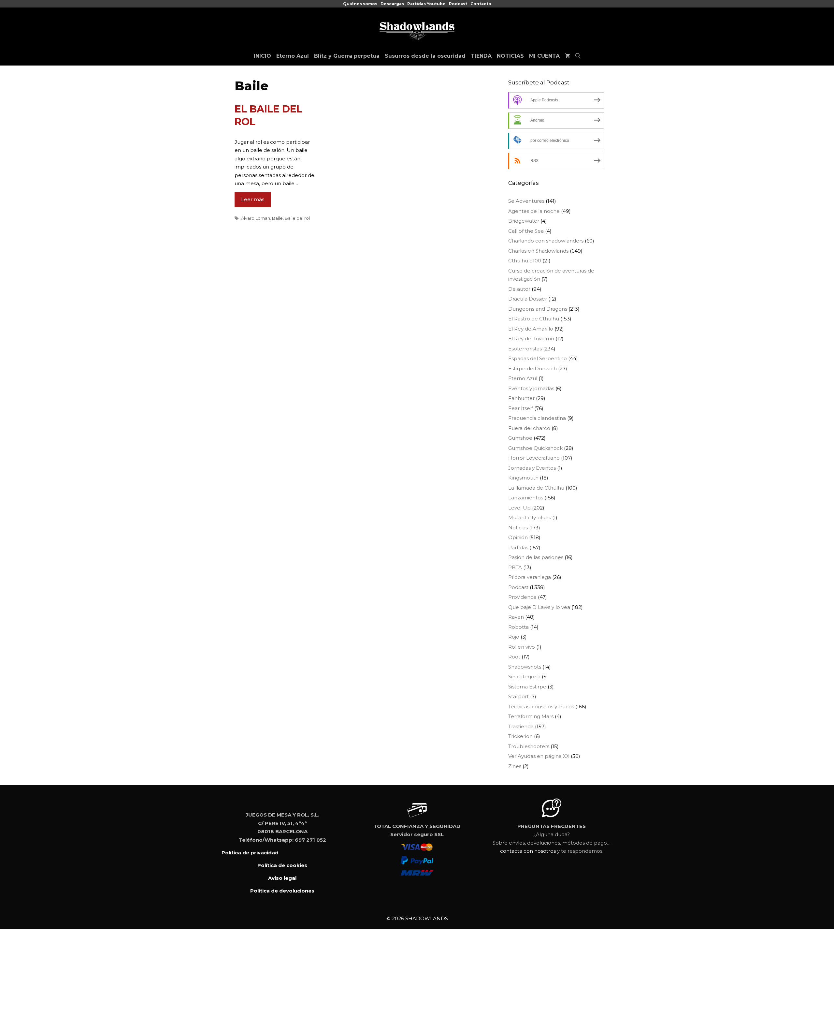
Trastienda (521, 726)
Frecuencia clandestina (537, 418)
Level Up (519, 508)
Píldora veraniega (529, 577)
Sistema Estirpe (527, 687)
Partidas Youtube (426, 3)
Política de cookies (282, 865)
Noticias (518, 527)
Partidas (518, 547)
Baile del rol (297, 218)
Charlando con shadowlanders (545, 241)
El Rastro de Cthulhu (533, 319)
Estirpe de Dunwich (532, 368)
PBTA (515, 567)
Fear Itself (520, 408)
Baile (277, 218)
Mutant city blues (529, 517)
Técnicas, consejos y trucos (541, 706)
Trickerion (520, 736)
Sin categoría (524, 676)
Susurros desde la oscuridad (425, 56)
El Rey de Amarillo (530, 329)
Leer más (252, 199)
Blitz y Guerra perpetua (347, 56)
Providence (522, 597)
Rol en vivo (521, 647)
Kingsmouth (523, 478)
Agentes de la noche (534, 211)
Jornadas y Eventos (532, 468)
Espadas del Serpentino (537, 358)
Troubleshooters (528, 746)
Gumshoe (520, 438)
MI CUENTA (544, 56)
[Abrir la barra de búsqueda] (578, 56)
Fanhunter (521, 398)
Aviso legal (282, 878)
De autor (519, 289)
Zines (514, 766)
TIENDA (481, 56)
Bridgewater (523, 221)
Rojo (513, 637)
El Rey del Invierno (531, 338)
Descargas (392, 3)
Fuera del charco (529, 428)
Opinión (518, 537)
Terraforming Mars (531, 716)
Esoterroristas (525, 349)
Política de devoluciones (282, 891)
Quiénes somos (360, 3)
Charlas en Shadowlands (538, 251)
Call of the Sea (526, 231)
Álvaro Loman (255, 218)
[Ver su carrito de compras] (567, 56)
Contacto (480, 3)
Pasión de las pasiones (535, 557)
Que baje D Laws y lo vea (539, 607)
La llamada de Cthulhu (536, 488)
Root (514, 657)
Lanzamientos (525, 497)
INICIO (262, 56)
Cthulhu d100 (524, 261)
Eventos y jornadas (531, 388)
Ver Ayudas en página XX (538, 756)
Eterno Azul (292, 56)
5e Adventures (526, 201)
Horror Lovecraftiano (534, 458)
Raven (516, 617)
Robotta (518, 627)
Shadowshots (524, 667)
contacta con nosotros (528, 851)
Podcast (458, 3)
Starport (518, 696)
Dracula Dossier (527, 299)
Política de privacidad (250, 852)
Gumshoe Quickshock (535, 448)
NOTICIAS (510, 56)
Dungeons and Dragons (537, 309)
